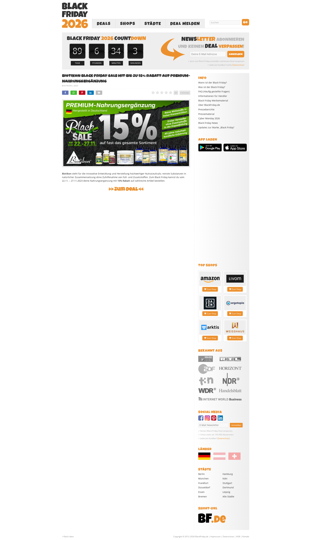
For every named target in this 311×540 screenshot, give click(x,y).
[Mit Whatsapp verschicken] (73, 93)
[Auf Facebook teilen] (65, 93)
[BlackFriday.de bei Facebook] (201, 419)
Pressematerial (206, 114)
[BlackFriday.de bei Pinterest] (214, 419)
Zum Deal (126, 189)
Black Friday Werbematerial (213, 100)
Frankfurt (203, 483)
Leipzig (226, 492)
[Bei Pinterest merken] (82, 93)
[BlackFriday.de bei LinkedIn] (221, 419)
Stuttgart (227, 483)
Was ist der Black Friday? (211, 87)
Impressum (215, 536)
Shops (127, 24)
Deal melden (185, 24)
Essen (201, 492)
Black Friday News (208, 123)
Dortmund (228, 487)
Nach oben (69, 536)
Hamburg (228, 474)
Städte (152, 24)
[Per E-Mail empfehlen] (99, 93)
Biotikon (67, 85)
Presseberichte (206, 109)
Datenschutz (238, 65)
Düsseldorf (204, 487)
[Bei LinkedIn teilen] (90, 93)
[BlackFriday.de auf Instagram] (208, 419)
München (203, 478)
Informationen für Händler (212, 96)
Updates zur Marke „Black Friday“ (216, 127)
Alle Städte (228, 496)
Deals (104, 24)
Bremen (202, 496)
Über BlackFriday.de (209, 105)
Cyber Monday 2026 (209, 118)
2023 (76, 85)
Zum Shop (211, 289)
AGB (238, 536)
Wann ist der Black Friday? (212, 82)
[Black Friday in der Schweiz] (233, 459)
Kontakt (245, 536)
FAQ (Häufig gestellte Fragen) (214, 91)
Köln (225, 478)
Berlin (201, 474)
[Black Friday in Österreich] (219, 459)
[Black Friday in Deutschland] (205, 459)
